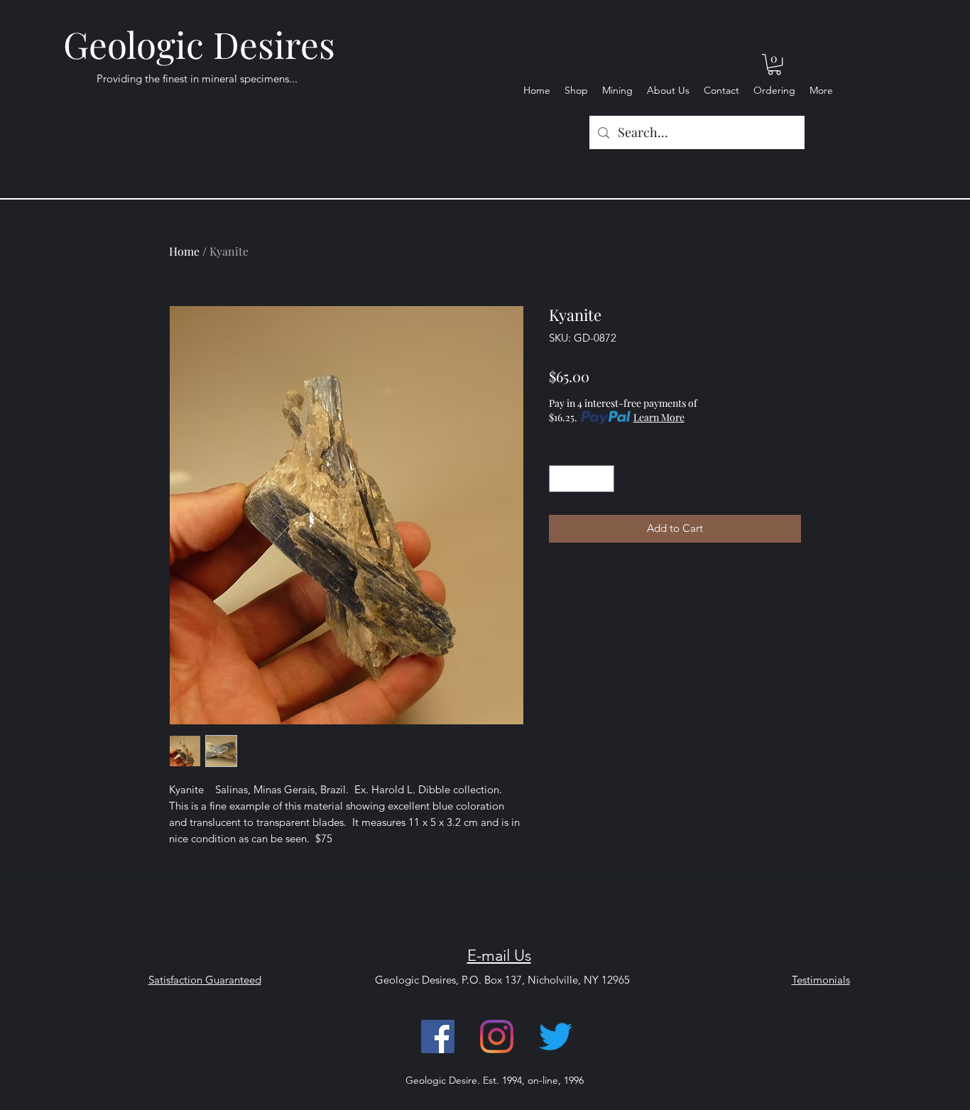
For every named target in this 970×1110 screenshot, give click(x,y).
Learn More (659, 417)
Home (184, 251)
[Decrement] (560, 479)
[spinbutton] (582, 479)
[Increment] (603, 479)
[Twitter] (555, 1036)
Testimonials (821, 979)
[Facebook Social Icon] (437, 1036)
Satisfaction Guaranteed (204, 979)
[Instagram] (496, 1036)
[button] (774, 64)
